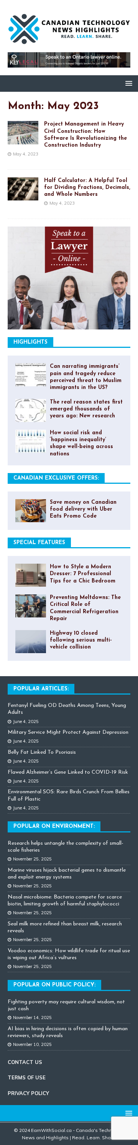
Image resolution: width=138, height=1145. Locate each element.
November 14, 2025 (32, 1017)
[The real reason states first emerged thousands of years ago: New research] (30, 410)
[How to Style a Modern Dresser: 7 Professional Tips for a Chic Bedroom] (30, 575)
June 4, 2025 (26, 721)
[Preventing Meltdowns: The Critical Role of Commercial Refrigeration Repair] (30, 605)
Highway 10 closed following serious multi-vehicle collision (81, 640)
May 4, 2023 (25, 154)
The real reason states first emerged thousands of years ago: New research (86, 409)
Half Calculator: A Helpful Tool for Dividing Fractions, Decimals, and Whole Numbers (87, 187)
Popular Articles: (41, 689)
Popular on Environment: (54, 826)
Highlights (30, 342)
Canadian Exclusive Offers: (56, 478)
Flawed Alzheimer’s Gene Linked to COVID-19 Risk (68, 772)
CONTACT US (25, 1062)
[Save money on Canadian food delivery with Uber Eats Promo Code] (30, 510)
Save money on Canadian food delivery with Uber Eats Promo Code (83, 509)
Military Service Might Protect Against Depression (68, 732)
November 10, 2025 (32, 1044)
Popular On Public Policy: (54, 985)
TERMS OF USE (27, 1077)
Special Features (39, 543)
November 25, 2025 (32, 859)
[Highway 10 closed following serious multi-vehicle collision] (30, 641)
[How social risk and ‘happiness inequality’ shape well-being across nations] (30, 441)
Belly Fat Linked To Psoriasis (42, 752)
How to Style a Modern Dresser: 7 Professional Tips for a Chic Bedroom (82, 574)
